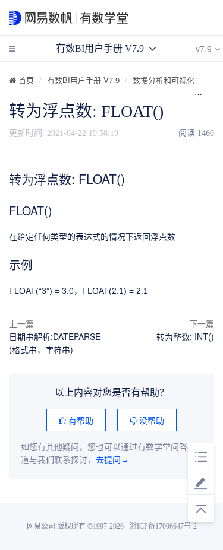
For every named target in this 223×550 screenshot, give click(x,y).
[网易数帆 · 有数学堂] (101, 18)
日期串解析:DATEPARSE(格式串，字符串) (54, 342)
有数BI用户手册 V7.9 (83, 79)
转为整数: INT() (185, 336)
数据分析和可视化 (163, 79)
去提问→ (112, 460)
